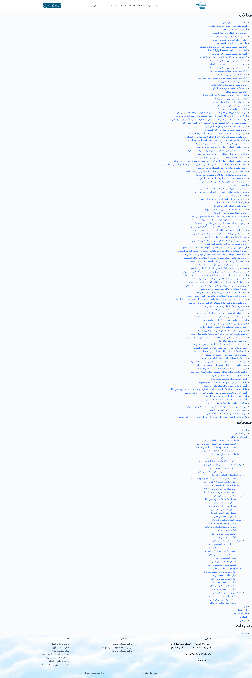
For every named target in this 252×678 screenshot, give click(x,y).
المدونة (150, 6)
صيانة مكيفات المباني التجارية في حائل (230, 206)
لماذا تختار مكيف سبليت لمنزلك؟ (232, 109)
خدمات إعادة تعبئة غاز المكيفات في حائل (223, 485)
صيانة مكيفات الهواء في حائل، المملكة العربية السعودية (222, 188)
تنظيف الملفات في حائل (225, 558)
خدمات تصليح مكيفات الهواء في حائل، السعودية (226, 129)
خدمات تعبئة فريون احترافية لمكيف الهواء (228, 64)
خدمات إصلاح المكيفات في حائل (227, 568)
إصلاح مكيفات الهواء (60, 647)
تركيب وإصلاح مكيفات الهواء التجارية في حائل (216, 461)
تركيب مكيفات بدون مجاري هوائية (117, 647)
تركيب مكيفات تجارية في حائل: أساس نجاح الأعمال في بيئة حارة (218, 226)
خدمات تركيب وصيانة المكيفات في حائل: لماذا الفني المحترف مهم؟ (217, 296)
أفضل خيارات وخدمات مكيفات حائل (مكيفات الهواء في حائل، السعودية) (215, 392)
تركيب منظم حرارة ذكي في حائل (221, 468)
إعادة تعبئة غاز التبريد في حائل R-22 (220, 492)
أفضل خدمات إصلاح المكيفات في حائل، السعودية (225, 396)
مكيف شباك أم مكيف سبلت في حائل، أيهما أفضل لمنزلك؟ (221, 316)
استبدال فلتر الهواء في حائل (224, 561)
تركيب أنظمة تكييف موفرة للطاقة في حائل (217, 471)
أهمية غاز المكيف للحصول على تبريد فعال (228, 53)
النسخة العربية (240, 185)
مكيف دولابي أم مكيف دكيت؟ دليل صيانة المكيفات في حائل (220, 313)
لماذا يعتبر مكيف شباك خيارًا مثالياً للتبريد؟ (228, 105)
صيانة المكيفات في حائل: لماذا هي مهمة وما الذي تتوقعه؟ (221, 157)
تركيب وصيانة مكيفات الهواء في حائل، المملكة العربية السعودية (219, 240)
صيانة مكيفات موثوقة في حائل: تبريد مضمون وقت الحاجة (221, 174)
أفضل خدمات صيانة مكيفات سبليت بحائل (228, 379)
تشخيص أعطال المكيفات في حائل (226, 520)
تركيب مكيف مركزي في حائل (223, 599)
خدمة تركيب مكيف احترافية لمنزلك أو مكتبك (227, 88)
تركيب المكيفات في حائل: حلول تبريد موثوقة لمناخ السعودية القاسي (217, 140)
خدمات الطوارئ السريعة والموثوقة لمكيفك (228, 60)
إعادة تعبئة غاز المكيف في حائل (222, 547)
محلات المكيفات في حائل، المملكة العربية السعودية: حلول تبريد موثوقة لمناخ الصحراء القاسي (206, 164)
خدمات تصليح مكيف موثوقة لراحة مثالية (229, 85)
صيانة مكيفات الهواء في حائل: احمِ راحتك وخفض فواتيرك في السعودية (216, 254)
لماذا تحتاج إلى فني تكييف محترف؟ (231, 74)
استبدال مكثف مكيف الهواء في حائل (220, 499)
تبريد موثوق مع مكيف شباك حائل (232, 341)
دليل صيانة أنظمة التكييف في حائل (231, 202)
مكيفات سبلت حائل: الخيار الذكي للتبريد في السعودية (223, 199)
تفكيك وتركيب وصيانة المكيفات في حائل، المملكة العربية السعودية (217, 268)
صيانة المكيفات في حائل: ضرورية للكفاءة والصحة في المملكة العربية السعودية (212, 251)
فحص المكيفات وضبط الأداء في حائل (220, 551)
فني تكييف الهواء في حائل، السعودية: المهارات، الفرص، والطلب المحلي (215, 171)
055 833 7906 (203, 660)
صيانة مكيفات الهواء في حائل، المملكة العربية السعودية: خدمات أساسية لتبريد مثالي (210, 161)
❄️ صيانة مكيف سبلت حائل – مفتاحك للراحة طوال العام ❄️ (220, 351)
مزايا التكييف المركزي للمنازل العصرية (230, 102)
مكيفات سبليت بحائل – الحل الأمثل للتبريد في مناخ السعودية (220, 344)
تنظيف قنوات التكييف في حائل (222, 554)
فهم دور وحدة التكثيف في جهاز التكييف (229, 33)
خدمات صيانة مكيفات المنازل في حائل (230, 212)
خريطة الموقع (241, 433)
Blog (244, 633)
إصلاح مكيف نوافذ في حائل (224, 582)
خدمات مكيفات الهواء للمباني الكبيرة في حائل (216, 443)
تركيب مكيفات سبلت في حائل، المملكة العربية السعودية (222, 167)
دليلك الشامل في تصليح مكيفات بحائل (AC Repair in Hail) (221, 382)
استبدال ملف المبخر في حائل (223, 509)
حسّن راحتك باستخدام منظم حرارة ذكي (229, 40)
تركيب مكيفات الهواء (60, 643)
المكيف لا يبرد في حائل (226, 537)
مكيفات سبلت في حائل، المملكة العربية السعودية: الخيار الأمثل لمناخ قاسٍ (214, 123)
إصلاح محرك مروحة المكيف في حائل (219, 572)
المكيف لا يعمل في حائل (225, 530)
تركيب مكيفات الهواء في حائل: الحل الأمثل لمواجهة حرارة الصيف (218, 334)
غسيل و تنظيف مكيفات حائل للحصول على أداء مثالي (223, 327)
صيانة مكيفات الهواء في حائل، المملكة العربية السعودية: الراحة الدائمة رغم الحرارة (210, 112)
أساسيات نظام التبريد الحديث (234, 29)
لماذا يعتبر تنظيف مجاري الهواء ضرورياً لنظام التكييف (223, 46)
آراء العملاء (141, 6)
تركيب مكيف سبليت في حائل (223, 603)
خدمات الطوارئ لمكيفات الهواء (55, 664)
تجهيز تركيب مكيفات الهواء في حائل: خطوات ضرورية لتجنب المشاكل (216, 285)
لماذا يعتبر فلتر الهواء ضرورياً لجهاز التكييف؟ (227, 50)
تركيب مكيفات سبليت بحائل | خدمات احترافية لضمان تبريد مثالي (218, 372)
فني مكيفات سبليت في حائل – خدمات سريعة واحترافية (222, 368)
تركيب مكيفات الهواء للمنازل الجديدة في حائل (216, 450)
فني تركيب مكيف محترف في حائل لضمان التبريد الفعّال (222, 330)
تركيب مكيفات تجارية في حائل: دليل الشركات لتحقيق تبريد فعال (218, 216)
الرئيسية (93, 6)
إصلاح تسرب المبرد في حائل (223, 578)
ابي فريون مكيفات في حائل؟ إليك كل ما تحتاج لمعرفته (223, 320)
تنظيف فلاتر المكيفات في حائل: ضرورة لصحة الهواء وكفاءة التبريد (218, 219)
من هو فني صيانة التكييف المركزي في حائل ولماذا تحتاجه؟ (221, 223)
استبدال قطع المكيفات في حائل (228, 495)
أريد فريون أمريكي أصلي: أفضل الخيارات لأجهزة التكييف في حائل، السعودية (213, 247)
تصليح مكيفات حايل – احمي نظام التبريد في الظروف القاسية (220, 347)
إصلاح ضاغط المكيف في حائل (223, 575)
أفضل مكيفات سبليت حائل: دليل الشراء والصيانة (225, 385)
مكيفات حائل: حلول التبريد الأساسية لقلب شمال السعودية (221, 143)
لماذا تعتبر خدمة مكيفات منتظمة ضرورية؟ (228, 71)
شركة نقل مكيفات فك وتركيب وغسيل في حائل (226, 403)
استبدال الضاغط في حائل (225, 516)
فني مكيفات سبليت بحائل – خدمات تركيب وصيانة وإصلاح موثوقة (218, 361)
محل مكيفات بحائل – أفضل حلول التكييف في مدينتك (223, 358)
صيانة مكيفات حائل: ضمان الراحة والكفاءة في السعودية (222, 178)
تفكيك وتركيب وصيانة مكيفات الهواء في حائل (227, 309)
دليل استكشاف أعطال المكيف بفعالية (230, 43)
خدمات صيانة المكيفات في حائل (227, 540)
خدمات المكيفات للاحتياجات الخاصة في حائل (222, 440)
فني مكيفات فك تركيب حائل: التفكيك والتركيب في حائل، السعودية (217, 303)
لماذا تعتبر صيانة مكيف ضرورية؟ (232, 81)
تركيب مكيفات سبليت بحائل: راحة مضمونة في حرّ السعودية (220, 154)
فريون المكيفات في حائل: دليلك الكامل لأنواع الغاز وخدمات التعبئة (218, 282)
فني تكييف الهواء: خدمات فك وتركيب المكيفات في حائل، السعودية (217, 261)
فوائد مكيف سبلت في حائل (235, 22)
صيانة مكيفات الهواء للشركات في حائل (219, 457)
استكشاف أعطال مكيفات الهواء (55, 654)
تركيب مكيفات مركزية (122, 650)
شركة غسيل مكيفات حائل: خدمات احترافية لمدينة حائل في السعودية (216, 406)
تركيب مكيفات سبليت (122, 643)
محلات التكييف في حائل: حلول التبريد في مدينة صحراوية (222, 292)
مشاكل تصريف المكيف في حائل (222, 523)
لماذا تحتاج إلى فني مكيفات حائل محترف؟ (228, 375)
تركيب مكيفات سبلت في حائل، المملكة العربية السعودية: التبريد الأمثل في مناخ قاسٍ (209, 119)
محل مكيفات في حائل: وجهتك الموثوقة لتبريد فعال (224, 181)
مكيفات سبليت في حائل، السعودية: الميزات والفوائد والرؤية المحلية (217, 150)
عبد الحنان (84, 673)
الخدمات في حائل (116, 6)
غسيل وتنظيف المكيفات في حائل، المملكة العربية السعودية (221, 192)
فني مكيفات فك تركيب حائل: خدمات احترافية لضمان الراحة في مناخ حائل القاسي (210, 299)
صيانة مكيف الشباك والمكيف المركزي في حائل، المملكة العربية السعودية (214, 271)
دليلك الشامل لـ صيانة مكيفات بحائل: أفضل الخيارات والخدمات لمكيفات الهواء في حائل (208, 389)
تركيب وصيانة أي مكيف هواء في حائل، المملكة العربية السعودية (219, 264)
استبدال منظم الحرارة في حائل (222, 502)
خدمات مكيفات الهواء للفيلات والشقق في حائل (215, 447)
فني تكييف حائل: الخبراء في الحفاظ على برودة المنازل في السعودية (217, 337)
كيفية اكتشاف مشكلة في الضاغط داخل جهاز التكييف (223, 57)
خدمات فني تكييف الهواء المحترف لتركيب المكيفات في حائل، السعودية (215, 258)
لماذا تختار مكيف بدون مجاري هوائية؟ (230, 98)
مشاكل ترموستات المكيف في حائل (220, 527)
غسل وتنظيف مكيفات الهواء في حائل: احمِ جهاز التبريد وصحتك (219, 278)
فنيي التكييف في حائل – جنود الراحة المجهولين (226, 126)
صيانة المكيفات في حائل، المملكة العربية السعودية (225, 237)
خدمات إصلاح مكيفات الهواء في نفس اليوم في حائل (213, 478)
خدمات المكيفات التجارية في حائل (226, 454)
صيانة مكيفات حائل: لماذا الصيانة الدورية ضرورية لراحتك (222, 365)
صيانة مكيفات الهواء (60, 650)
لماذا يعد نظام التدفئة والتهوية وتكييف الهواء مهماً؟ (225, 95)
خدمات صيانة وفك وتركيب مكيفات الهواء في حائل (225, 244)
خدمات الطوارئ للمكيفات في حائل (226, 475)
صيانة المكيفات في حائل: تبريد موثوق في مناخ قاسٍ (224, 289)
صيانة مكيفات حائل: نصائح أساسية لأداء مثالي (227, 413)
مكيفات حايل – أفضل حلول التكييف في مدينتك (226, 354)
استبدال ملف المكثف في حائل (223, 513)
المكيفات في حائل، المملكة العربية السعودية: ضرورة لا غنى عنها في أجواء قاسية (211, 116)
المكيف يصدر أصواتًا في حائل (223, 533)
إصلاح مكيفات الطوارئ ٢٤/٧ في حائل (219, 482)
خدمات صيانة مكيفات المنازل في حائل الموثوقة (226, 209)
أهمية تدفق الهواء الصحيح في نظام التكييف (228, 26)
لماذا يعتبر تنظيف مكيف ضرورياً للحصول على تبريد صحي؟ (221, 78)
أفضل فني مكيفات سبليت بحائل (233, 195)
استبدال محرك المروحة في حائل (222, 506)
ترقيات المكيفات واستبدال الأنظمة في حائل (222, 464)
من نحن (101, 6)
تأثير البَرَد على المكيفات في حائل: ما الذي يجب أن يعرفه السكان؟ (218, 133)
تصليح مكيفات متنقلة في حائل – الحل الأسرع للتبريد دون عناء (220, 230)
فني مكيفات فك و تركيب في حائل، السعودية (227, 410)
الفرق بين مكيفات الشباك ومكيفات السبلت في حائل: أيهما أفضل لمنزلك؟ (214, 275)
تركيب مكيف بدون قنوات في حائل (221, 596)
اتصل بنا (158, 6)
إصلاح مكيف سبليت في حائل (223, 589)
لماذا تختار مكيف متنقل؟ (236, 91)
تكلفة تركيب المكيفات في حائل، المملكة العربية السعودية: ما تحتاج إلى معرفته (212, 417)
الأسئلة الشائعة (130, 6)
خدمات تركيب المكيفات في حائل (227, 592)
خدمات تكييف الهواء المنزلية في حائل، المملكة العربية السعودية (219, 233)
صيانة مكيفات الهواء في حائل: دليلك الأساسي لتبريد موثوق (221, 147)
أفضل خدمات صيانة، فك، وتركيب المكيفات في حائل (224, 399)
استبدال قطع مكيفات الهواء (57, 657)
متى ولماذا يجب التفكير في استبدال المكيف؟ (227, 36)
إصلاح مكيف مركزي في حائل (223, 585)
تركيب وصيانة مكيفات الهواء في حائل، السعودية (226, 306)
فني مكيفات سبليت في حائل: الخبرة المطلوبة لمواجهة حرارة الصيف (217, 136)
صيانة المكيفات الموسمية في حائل (221, 544)
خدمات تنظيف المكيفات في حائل (221, 565)
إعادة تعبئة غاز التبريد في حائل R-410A (219, 489)
